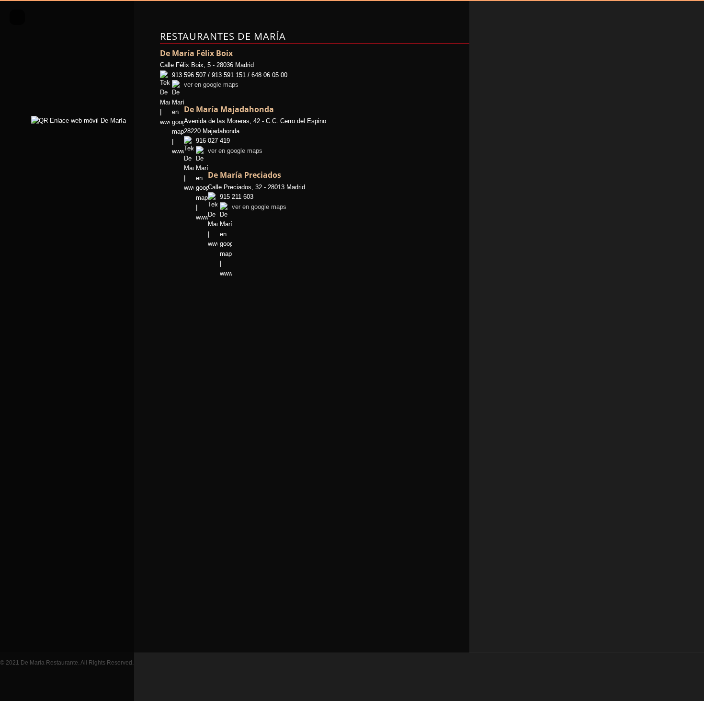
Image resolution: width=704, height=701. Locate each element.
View (67, 46)
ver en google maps (211, 84)
